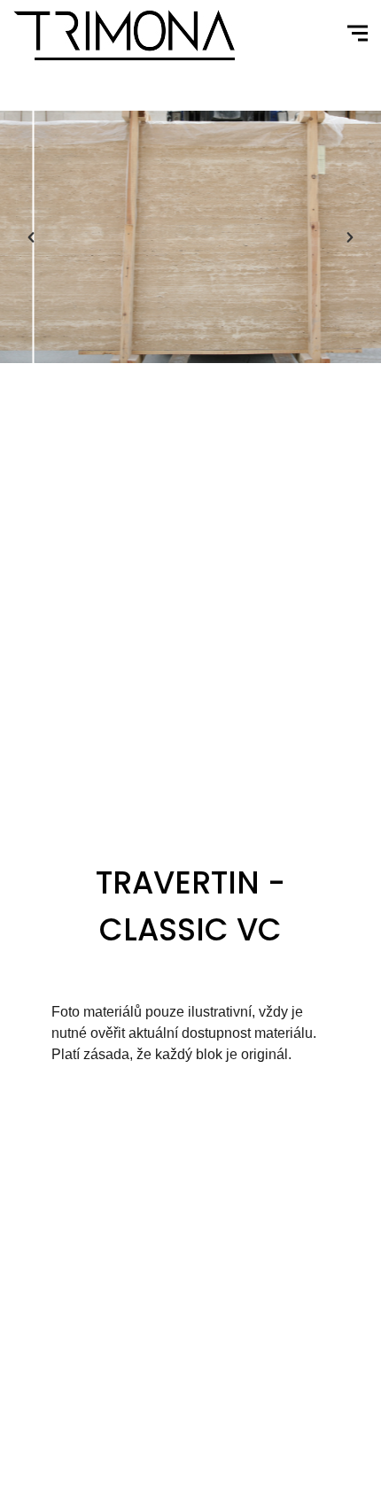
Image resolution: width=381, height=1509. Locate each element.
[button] (31, 237)
